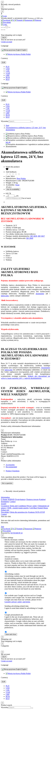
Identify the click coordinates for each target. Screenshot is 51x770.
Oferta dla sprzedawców (18, 512)
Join (2, 527)
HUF (8, 79)
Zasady (3, 504)
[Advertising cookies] (6, 593)
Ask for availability (13, 189)
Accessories (10, 465)
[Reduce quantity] (15, 196)
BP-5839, (34, 236)
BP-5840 (29, 238)
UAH (8, 73)
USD (8, 69)
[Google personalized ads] (6, 632)
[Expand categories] (2, 29)
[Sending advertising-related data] (6, 613)
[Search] (2, 27)
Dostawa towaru (32, 499)
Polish (28, 54)
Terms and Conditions (18, 506)
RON (8, 77)
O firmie (4, 499)
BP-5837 (41, 236)
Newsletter (5, 512)
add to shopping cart (14, 198)
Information (5, 497)
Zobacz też (5, 510)
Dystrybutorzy (20, 499)
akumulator (40, 294)
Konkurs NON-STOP (36, 512)
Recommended (11, 467)
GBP (7, 75)
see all (8, 142)
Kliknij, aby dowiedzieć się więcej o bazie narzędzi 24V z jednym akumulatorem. (25, 377)
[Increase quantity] (7, 196)
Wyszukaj (4, 121)
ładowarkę (5, 296)
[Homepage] (4, 16)
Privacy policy (32, 506)
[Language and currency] (9, 27)
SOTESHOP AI (16, 533)
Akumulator (45, 368)
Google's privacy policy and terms (17, 602)
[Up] (2, 710)
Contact (13, 502)
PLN (7, 67)
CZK (8, 71)
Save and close (10, 634)
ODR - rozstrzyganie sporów (18, 508)
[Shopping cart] (4, 27)
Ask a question (7, 483)
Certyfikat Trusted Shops (38, 508)
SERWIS (11, 499)
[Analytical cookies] (6, 572)
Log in (4, 37)
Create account (6, 42)
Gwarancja (5, 506)
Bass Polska (21, 178)
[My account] (7, 27)
